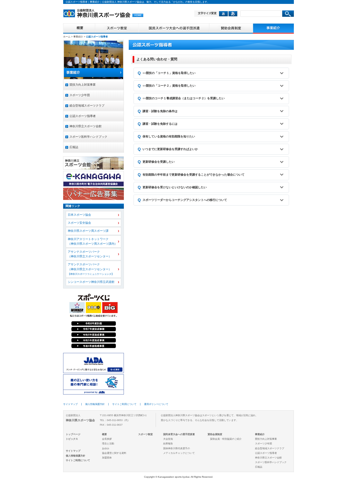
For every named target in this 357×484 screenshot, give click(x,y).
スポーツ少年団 (79, 95)
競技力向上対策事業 (82, 84)
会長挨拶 (107, 439)
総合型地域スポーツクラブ (86, 105)
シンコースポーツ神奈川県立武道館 (91, 282)
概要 (104, 434)
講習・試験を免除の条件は (160, 111)
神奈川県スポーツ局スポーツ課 (88, 231)
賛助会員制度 (215, 434)
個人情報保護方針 (95, 404)
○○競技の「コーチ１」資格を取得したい (169, 73)
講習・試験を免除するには (160, 123)
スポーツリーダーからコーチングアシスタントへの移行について (185, 200)
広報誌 (73, 147)
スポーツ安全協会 (79, 222)
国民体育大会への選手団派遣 (179, 434)
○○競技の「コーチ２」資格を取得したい (169, 85)
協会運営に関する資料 (114, 453)
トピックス (72, 439)
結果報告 (168, 443)
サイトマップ (70, 404)
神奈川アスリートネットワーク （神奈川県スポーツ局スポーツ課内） (92, 241)
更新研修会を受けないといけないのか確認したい (175, 187)
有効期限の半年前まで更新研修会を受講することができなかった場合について (194, 174)
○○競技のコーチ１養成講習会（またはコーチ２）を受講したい (184, 98)
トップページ (73, 434)
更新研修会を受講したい (159, 161)
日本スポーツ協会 (79, 214)
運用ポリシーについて (156, 404)
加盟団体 (107, 457)
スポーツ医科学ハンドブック (88, 136)
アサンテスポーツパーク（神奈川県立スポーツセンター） (89, 254)
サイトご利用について (124, 404)
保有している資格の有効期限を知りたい (169, 136)
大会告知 (168, 439)
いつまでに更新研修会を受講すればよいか (170, 149)
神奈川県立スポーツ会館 (85, 126)
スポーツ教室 (145, 434)
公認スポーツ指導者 (82, 116)
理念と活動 (108, 443)
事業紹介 (78, 36)
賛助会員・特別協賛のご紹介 (226, 439)
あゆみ (105, 448)
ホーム (66, 36)
